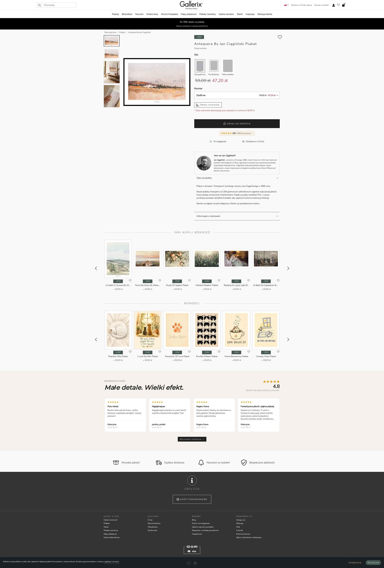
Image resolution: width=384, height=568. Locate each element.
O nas (150, 520)
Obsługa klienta (264, 14)
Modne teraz (152, 14)
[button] (39, 5)
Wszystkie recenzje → (192, 439)
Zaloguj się (240, 520)
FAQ (238, 527)
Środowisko (152, 530)
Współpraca (153, 527)
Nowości (139, 14)
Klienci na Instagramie (201, 523)
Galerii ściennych (110, 520)
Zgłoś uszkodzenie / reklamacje (248, 537)
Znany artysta (200, 48)
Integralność (197, 534)
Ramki (240, 14)
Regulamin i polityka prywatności (205, 530)
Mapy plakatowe (188, 14)
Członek (239, 530)
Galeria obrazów (226, 14)
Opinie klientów (154, 523)
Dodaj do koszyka (238, 124)
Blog (194, 520)
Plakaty (115, 14)
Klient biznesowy (243, 534)
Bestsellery (127, 14)
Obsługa (239, 523)
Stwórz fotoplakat (169, 14)
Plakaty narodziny (207, 14)
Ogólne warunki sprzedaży (202, 527)
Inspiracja (250, 14)
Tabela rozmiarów (209, 105)
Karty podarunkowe (193, 499)
